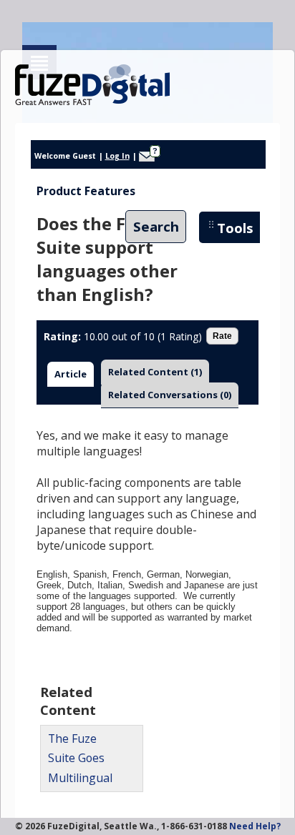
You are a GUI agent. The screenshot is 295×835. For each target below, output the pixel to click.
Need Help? (255, 826)
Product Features (86, 191)
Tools (235, 228)
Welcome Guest (65, 156)
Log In (117, 156)
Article (70, 373)
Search (156, 227)
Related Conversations (169, 394)
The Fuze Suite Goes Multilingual (80, 758)
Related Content (155, 371)
